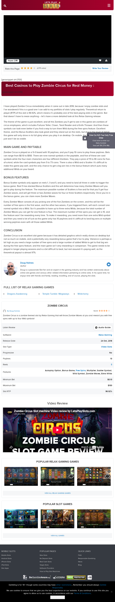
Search (5, 5)
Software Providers (47, 568)
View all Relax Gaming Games (58, 493)
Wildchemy (83, 294)
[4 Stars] (31, 68)
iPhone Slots (6, 562)
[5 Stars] (34, 68)
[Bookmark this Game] (100, 60)
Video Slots (106, 347)
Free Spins (81, 370)
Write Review (100, 68)
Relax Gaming (105, 335)
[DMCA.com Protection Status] (76, 577)
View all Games (57, 536)
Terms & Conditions (82, 593)
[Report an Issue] (107, 60)
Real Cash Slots (46, 562)
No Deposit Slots (46, 558)
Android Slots (6, 558)
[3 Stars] (28, 68)
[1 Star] (22, 68)
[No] (111, 591)
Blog (80, 565)
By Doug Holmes (13, 311)
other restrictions (63, 585)
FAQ (79, 555)
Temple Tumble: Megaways (55, 294)
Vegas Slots (44, 565)
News (80, 562)
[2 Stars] (25, 68)
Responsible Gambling (86, 558)
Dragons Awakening (17, 294)
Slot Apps (5, 568)
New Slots (43, 555)
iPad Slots (5, 565)
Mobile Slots (6, 555)
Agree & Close (57, 597)
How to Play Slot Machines (50, 571)
